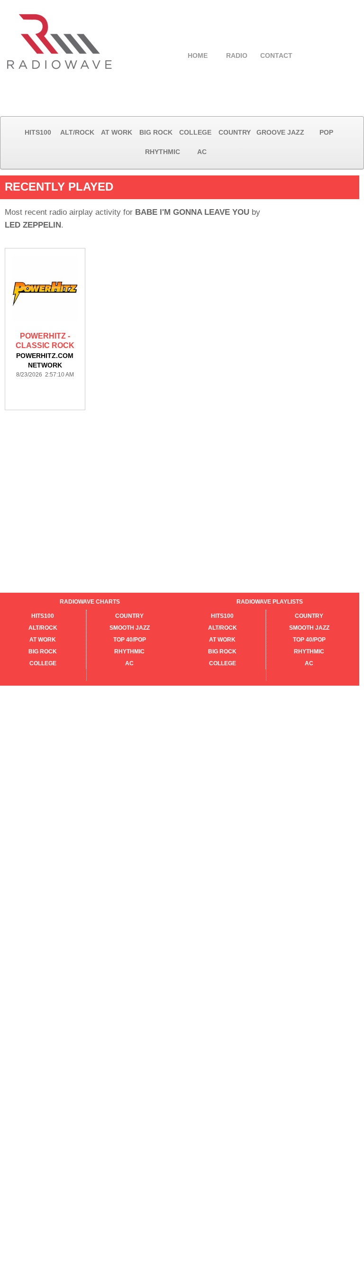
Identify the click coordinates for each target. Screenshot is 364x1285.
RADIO (236, 55)
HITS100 (38, 132)
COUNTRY (234, 132)
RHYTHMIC (162, 152)
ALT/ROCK (77, 132)
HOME (198, 55)
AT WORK (116, 132)
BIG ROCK (156, 132)
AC (202, 152)
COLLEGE (195, 132)
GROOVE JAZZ (280, 132)
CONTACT (276, 55)
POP (326, 132)
